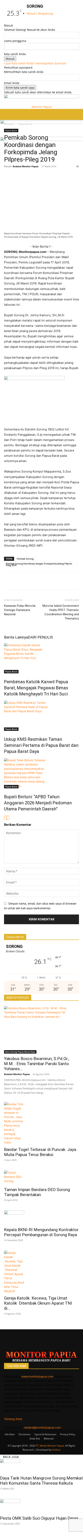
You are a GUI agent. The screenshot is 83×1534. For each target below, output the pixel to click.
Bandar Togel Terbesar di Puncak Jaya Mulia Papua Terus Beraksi (40, 1152)
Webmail (49, 1438)
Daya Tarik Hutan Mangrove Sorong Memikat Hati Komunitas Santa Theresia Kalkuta (41, 1481)
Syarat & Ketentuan (45, 1434)
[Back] (28, 21)
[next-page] (8, 818)
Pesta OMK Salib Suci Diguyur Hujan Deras (39, 1518)
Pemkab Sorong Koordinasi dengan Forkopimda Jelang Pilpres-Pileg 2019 (39, 564)
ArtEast (56, 1449)
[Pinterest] (45, 175)
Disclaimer (25, 1434)
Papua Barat (11, 671)
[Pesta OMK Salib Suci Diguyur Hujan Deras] (41, 1506)
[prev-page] (5, 818)
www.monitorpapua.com (37, 1376)
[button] (6, 114)
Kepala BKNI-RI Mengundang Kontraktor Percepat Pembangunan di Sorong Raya (41, 1232)
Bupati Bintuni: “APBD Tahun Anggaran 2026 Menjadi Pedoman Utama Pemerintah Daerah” (38, 802)
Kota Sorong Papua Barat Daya (20, 1051)
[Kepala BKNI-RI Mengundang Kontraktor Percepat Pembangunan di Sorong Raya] (41, 1217)
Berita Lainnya (16, 637)
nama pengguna (15, 41)
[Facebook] (8, 175)
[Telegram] (64, 175)
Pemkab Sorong (25, 558)
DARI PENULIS (40, 637)
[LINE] (36, 175)
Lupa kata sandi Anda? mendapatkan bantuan (35, 63)
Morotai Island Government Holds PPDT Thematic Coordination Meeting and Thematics (61, 612)
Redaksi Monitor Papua (25, 166)
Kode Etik (35, 1438)
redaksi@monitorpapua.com (42, 1427)
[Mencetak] (73, 175)
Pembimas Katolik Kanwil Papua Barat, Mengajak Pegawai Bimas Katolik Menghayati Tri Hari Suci (36, 687)
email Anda (11, 83)
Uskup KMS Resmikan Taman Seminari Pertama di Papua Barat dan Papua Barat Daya (41, 745)
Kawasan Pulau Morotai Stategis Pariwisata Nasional (19, 610)
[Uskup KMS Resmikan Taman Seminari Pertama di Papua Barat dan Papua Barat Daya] (41, 715)
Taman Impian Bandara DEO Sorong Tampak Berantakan (37, 1192)
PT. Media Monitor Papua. (50, 1445)
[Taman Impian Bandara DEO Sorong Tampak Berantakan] (41, 1177)
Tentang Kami (13, 1419)
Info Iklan (10, 1434)
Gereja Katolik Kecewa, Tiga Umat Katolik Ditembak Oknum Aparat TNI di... (38, 1303)
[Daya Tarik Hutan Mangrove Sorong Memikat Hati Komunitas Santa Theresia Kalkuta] (41, 1466)
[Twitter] (17, 175)
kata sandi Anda (15, 54)
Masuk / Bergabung (40, 13)
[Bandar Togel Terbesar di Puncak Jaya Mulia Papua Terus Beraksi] (41, 1123)
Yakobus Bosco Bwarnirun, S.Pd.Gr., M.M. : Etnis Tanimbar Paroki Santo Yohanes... (36, 1063)
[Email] (54, 175)
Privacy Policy (67, 1434)
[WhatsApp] (27, 175)
